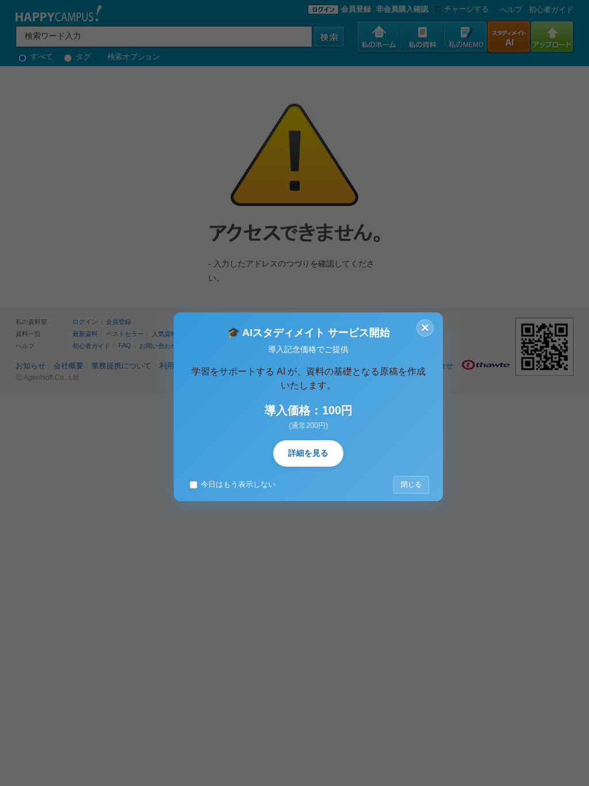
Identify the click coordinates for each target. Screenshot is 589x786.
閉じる (411, 484)
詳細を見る (308, 452)
